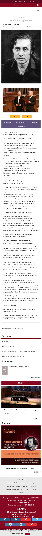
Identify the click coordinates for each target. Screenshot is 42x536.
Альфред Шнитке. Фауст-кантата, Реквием (18, 468)
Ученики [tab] (34, 122)
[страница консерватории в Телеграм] (5, 519)
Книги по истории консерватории (13, 356)
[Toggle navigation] (37, 10)
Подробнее (20, 534)
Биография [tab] (7, 122)
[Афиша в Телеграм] (31, 524)
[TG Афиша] (16, 519)
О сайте (33, 489)
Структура (21, 479)
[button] (4, 401)
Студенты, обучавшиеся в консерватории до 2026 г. (19, 351)
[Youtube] (26, 519)
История (5, 342)
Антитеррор (32, 486)
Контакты (21, 493)
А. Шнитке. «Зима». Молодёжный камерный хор (19, 410)
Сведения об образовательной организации (20, 483)
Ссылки (26, 489)
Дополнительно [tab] (21, 122)
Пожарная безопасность (14, 489)
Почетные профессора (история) (13, 328)
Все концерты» (35, 377)
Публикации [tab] (21, 126)
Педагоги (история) (8, 346)
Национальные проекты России (16, 486)
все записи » (37, 418)
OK (27, 533)
